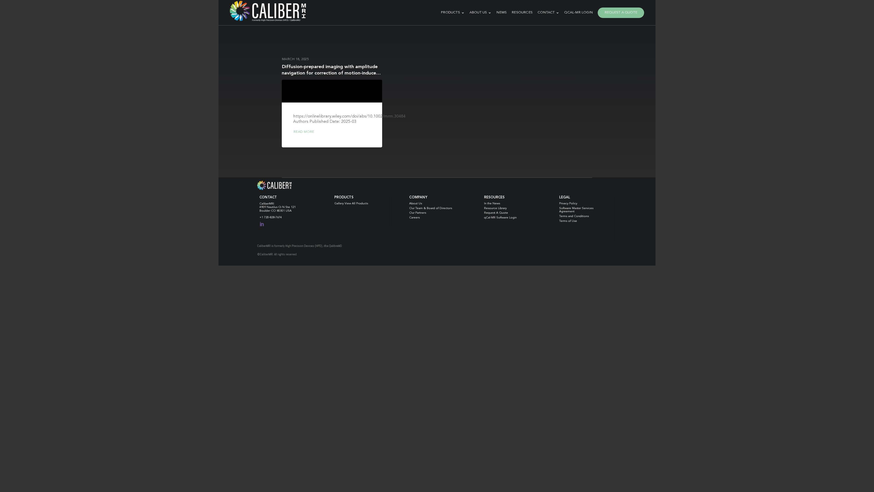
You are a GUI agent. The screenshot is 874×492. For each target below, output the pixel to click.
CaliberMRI (266, 203)
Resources (522, 12)
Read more (303, 132)
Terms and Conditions (574, 216)
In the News (492, 203)
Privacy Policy (568, 203)
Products (450, 12)
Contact (546, 12)
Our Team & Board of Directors (430, 208)
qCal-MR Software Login (500, 217)
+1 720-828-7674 (270, 217)
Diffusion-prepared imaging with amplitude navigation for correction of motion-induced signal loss (330, 73)
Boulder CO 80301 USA (275, 210)
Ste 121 (290, 207)
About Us (478, 12)
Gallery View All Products (351, 203)
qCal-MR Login (578, 12)
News (501, 12)
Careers (414, 217)
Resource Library (495, 208)
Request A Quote (621, 12)
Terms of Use (568, 221)
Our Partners (417, 212)
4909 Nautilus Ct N (272, 207)
